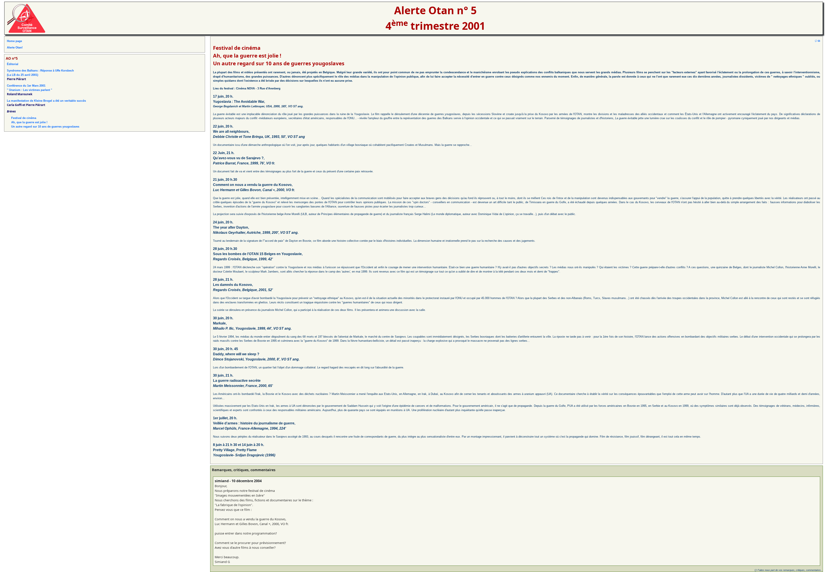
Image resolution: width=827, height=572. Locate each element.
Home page (14, 41)
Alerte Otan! (15, 47)
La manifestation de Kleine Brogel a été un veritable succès (46, 100)
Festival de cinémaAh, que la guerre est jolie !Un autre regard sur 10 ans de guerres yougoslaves (45, 122)
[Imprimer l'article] (819, 40)
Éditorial (12, 64)
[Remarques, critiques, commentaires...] (816, 40)
